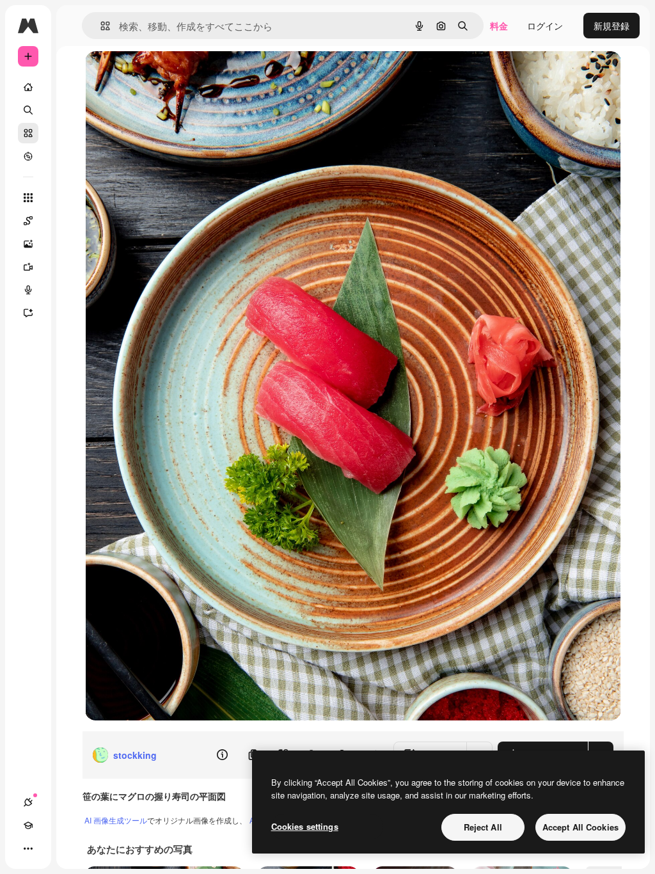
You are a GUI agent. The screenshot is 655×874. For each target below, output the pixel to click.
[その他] (28, 848)
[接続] (28, 802)
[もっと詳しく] (28, 156)
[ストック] (28, 133)
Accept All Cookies (580, 827)
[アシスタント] (28, 313)
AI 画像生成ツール (115, 819)
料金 (499, 25)
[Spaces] (28, 221)
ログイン (545, 25)
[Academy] (28, 825)
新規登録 (611, 25)
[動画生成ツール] (28, 267)
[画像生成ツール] (28, 244)
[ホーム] (28, 87)
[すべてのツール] (28, 197)
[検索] (28, 110)
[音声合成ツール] (28, 290)
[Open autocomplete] (100, 26)
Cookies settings (304, 826)
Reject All (483, 827)
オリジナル (173, 75)
